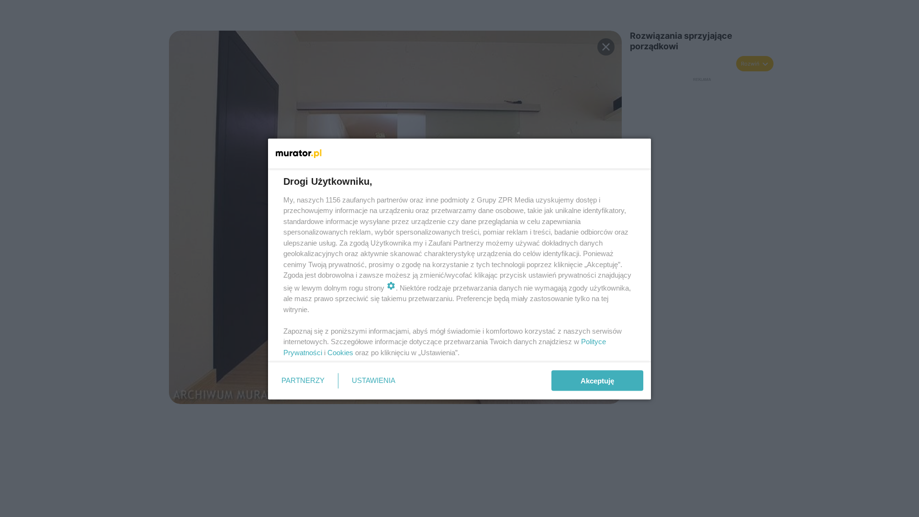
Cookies (340, 352)
